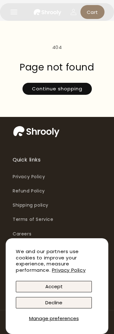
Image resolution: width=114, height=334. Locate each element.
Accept (54, 286)
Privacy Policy (69, 270)
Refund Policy (29, 191)
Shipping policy (30, 205)
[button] (14, 12)
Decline (53, 302)
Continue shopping (57, 88)
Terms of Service (33, 219)
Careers (22, 234)
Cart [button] (92, 12)
